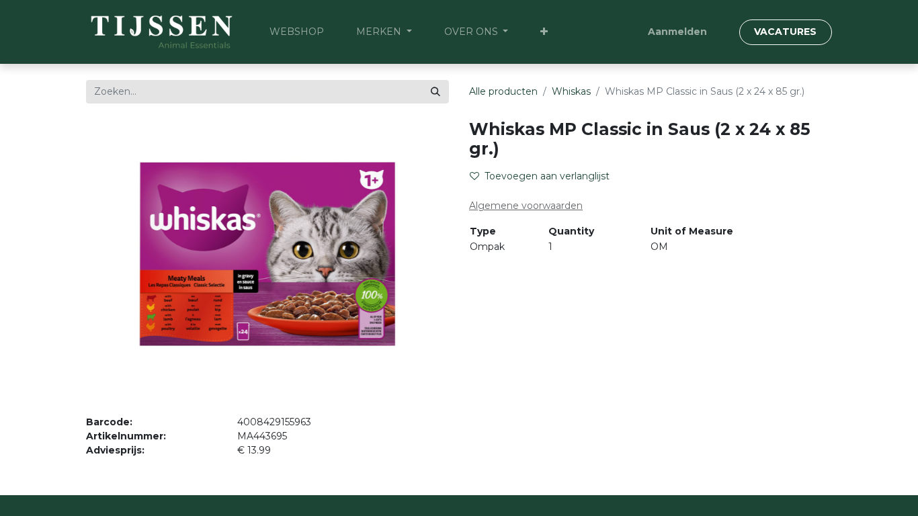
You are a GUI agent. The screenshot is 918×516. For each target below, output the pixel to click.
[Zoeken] (435, 91)
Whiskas (571, 91)
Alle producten (503, 91)
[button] (544, 31)
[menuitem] (296, 31)
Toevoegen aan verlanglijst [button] (547, 176)
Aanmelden (677, 32)
